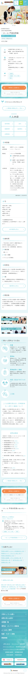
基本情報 (7, 123)
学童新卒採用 (18, 654)
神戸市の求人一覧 (17, 560)
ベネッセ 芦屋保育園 (10, 588)
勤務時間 (7, 129)
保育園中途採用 (9, 652)
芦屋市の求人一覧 (5, 560)
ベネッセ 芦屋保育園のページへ (14, 537)
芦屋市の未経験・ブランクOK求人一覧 (11, 558)
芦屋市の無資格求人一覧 (7, 555)
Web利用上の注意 (20, 646)
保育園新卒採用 (19, 652)
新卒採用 (21, 2)
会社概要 (22, 644)
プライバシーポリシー (8, 646)
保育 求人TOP (11, 584)
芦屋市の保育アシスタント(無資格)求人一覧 (12, 551)
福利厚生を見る (14, 286)
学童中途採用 (9, 654)
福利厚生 (20, 129)
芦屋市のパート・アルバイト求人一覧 (11, 553)
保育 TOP (3, 584)
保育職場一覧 (4, 586)
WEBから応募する (14, 87)
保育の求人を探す (20, 584)
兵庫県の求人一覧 (5, 562)
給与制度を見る (14, 229)
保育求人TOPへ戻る (8, 580)
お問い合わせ (6, 644)
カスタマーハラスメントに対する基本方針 (14, 649)
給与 (20, 123)
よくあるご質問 (7, 630)
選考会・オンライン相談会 (10, 626)
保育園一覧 (5, 622)
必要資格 (7, 134)
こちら (16, 440)
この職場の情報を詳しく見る (14, 108)
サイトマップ (15, 644)
